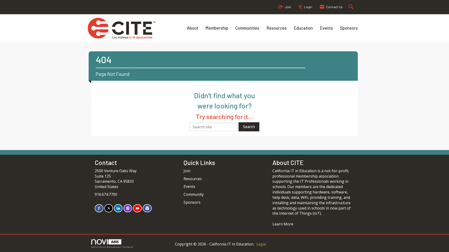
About (192, 28)
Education (303, 28)
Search (249, 126)
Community (194, 194)
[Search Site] (352, 7)
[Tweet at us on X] (108, 208)
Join (187, 170)
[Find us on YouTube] (137, 208)
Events (326, 28)
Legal (261, 244)
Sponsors (349, 28)
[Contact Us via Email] (147, 208)
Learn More (282, 224)
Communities (247, 28)
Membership (216, 28)
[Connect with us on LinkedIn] (118, 208)
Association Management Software (112, 247)
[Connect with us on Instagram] (127, 208)
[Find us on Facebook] (99, 208)
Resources (276, 28)
